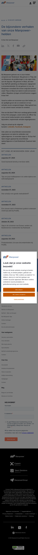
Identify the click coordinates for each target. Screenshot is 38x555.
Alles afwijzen (19, 289)
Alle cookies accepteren (19, 294)
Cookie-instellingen (19, 299)
